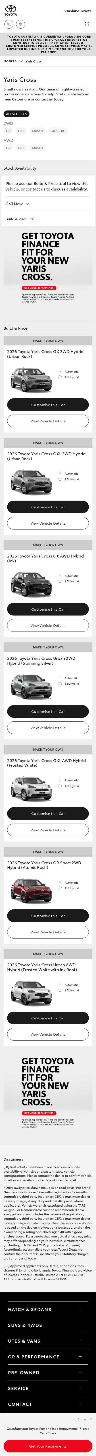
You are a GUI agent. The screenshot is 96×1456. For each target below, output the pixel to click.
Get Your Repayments (48, 1445)
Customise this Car (48, 404)
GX (8, 130)
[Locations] (20, 24)
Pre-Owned (24, 1372)
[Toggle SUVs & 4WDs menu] (80, 1325)
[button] (19, 218)
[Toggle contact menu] (80, 1372)
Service (18, 1388)
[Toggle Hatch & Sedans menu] (80, 1309)
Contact (20, 1404)
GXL (21, 130)
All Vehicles (16, 114)
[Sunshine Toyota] (10, 10)
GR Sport (58, 130)
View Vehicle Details (48, 420)
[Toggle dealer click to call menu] (8, 24)
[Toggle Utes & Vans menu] (80, 1341)
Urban (37, 130)
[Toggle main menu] (87, 24)
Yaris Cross (23, 61)
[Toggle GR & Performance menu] (80, 1356)
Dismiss (82, 1419)
